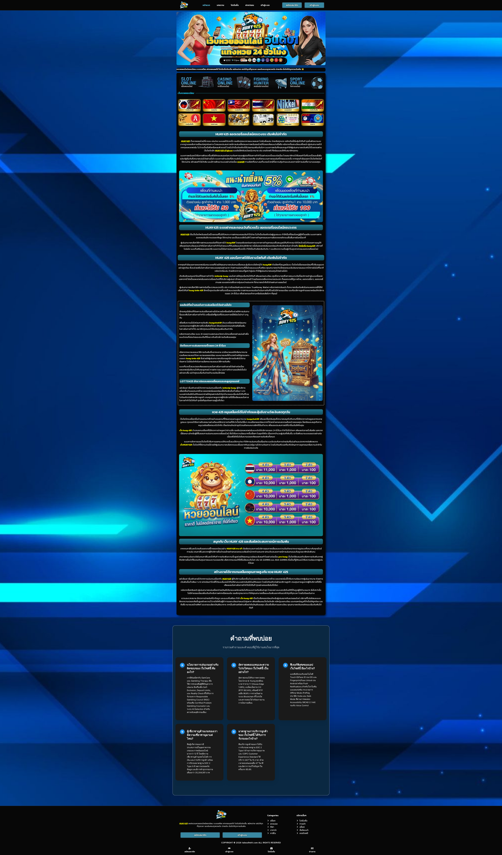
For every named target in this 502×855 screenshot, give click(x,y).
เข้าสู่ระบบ (265, 5)
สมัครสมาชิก (189, 851)
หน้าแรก (206, 5)
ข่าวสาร (312, 851)
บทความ (220, 5)
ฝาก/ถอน (249, 5)
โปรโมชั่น (235, 5)
